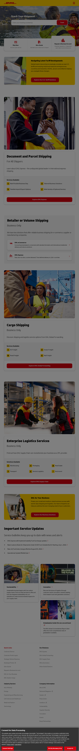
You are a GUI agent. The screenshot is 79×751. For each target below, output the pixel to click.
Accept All (70, 748)
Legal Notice (18, 744)
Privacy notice (10, 744)
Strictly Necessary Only (55, 748)
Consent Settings (8, 748)
